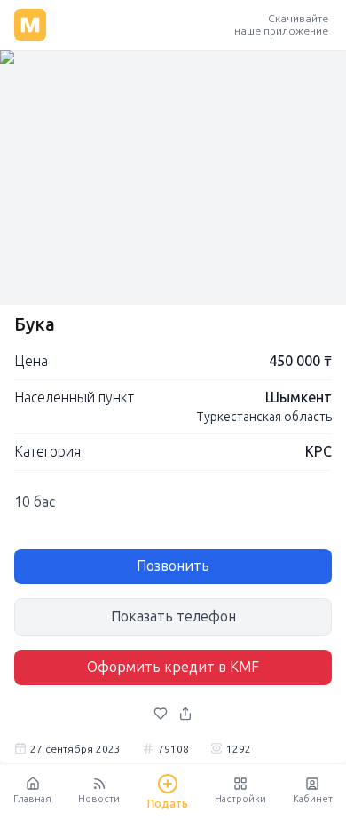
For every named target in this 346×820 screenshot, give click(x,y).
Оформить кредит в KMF (173, 667)
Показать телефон (173, 616)
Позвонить (173, 566)
